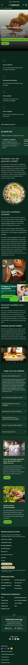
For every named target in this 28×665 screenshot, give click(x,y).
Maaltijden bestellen (6, 585)
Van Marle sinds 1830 (20, 580)
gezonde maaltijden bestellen (8, 223)
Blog (16, 606)
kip (12, 232)
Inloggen (4, 43)
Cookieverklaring (5, 657)
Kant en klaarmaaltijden (21, 600)
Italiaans (17, 228)
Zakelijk (3, 588)
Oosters (21, 228)
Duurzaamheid (18, 588)
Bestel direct (7, 522)
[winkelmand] (26, 5)
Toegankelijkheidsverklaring (7, 654)
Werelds (3, 230)
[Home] (14, 5)
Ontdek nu (7, 478)
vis (25, 232)
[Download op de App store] (9, 628)
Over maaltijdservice (6, 583)
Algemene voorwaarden (6, 651)
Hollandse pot (4, 606)
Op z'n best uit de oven (7, 555)
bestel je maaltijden (12, 237)
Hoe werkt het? (18, 583)
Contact (3, 561)
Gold (2, 597)
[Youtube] (18, 639)
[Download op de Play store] (18, 628)
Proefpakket (18, 585)
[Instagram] (13, 639)
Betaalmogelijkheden (6, 545)
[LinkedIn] (15, 639)
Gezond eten (4, 603)
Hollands (13, 228)
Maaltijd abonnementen (20, 597)
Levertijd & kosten (5, 548)
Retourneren (4, 551)
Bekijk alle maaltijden (7, 296)
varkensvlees (21, 232)
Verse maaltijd (18, 603)
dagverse (3, 170)
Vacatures (3, 558)
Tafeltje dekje (4, 600)
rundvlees (15, 232)
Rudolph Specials (5, 609)
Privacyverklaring (5, 660)
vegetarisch (3, 234)
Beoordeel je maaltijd (6, 539)
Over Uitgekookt (5, 580)
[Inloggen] (23, 5)
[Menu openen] (2, 5)
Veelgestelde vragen (6, 542)
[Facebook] (10, 639)
